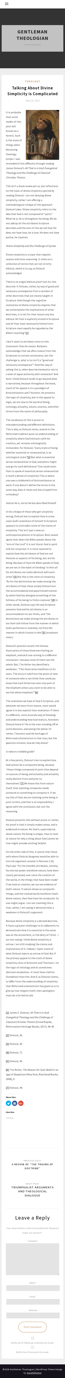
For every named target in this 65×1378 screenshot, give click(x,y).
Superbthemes (34, 1373)
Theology (32, 81)
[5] (44, 632)
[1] (27, 333)
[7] (22, 783)
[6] (36, 692)
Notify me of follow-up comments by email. (32, 1342)
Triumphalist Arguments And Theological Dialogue (32, 1191)
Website (33, 1310)
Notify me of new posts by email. (32, 1352)
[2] (28, 457)
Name (33, 1282)
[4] (53, 600)
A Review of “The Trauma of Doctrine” (32, 1166)
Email (33, 1296)
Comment (32, 1240)
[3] (15, 576)
